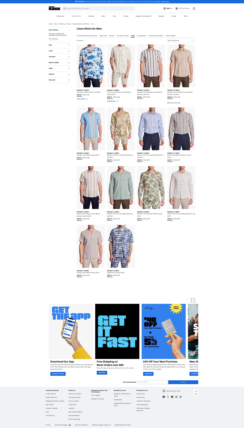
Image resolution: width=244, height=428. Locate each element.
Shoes (126, 16)
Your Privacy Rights (60, 425)
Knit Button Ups (123, 35)
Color (51, 51)
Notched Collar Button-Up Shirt (89, 92)
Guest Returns (51, 397)
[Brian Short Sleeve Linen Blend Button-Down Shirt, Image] (91, 187)
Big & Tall (103, 35)
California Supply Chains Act (101, 425)
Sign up (183, 382)
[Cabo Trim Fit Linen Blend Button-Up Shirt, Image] (181, 187)
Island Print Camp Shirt (116, 272)
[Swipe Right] (193, 300)
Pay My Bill (118, 399)
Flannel (111, 35)
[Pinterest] (172, 397)
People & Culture (97, 399)
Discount (52, 80)
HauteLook (141, 397)
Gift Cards (50, 404)
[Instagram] (176, 397)
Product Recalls (52, 408)
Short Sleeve (171, 35)
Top (196, 394)
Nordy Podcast (74, 415)
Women (91, 16)
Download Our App (58, 373)
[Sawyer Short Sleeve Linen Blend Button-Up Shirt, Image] (151, 65)
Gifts (186, 16)
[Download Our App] (71, 331)
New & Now (76, 16)
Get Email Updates (75, 412)
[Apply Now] (164, 331)
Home (174, 16)
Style (50, 68)
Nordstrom (141, 394)
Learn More (101, 372)
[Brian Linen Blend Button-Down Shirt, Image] (181, 128)
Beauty (161, 16)
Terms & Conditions (81, 425)
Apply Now (165, 1)
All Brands (72, 404)
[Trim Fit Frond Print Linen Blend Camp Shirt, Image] (121, 65)
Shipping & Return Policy (55, 401)
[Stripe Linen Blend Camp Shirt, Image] (91, 128)
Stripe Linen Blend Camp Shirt (88, 155)
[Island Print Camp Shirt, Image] (121, 246)
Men (103, 16)
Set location (53, 38)
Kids (114, 16)
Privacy (48, 425)
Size (50, 45)
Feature (51, 74)
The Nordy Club (74, 397)
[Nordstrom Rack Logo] (54, 8)
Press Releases (142, 404)
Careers (71, 408)
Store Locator (73, 401)
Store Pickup (53, 30)
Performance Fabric (156, 35)
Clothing (62, 24)
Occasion (52, 57)
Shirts (69, 24)
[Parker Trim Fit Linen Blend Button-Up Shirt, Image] (121, 128)
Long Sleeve (141, 35)
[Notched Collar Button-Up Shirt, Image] (91, 65)
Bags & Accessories (143, 16)
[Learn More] (117, 331)
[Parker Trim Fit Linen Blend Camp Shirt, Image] (151, 187)
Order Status (51, 394)
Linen (133, 35)
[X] (168, 397)
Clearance (60, 16)
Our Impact (95, 395)
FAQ (47, 412)
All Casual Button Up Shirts (87, 35)
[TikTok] (180, 397)
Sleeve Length (54, 62)
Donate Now (195, 373)
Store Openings (74, 419)
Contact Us (50, 415)
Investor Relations (144, 401)
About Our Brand (74, 394)
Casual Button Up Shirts (81, 24)
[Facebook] (164, 397)
